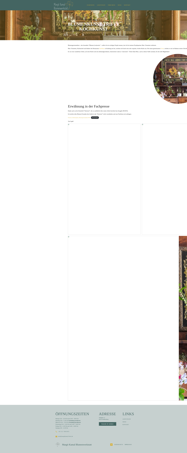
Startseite (90, 5)
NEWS (124, 421)
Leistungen (101, 5)
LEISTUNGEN (127, 419)
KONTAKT (126, 424)
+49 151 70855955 (63, 431)
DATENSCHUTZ (118, 444)
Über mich (111, 5)
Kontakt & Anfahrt (108, 424)
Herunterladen (95, 117)
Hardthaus (102, 48)
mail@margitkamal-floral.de (65, 436)
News (119, 5)
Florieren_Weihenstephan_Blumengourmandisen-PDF (79, 117)
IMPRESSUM (128, 444)
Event (162, 48)
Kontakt (127, 5)
